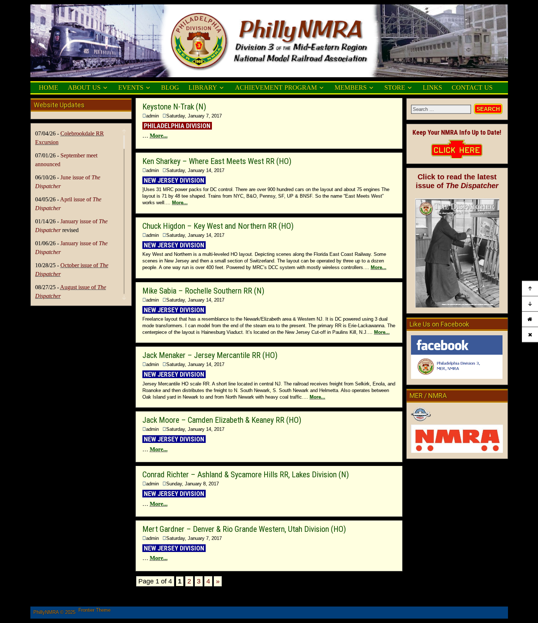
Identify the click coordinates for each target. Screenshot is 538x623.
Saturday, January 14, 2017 (195, 170)
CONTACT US (472, 87)
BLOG (170, 87)
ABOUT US (84, 87)
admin (152, 116)
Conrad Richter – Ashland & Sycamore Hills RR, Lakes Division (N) (245, 474)
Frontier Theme (94, 610)
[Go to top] (530, 288)
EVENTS (130, 87)
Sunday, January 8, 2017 (192, 483)
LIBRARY (202, 87)
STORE (394, 87)
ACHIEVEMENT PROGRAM (276, 87)
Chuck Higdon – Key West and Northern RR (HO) (218, 226)
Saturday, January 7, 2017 (194, 116)
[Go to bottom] (530, 304)
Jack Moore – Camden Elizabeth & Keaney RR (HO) (221, 420)
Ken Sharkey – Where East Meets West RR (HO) (216, 161)
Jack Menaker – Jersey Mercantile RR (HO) (209, 355)
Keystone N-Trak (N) (174, 106)
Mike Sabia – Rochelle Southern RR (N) (203, 290)
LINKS (432, 87)
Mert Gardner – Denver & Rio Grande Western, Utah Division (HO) (244, 529)
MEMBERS (351, 87)
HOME (48, 87)
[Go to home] (530, 319)
